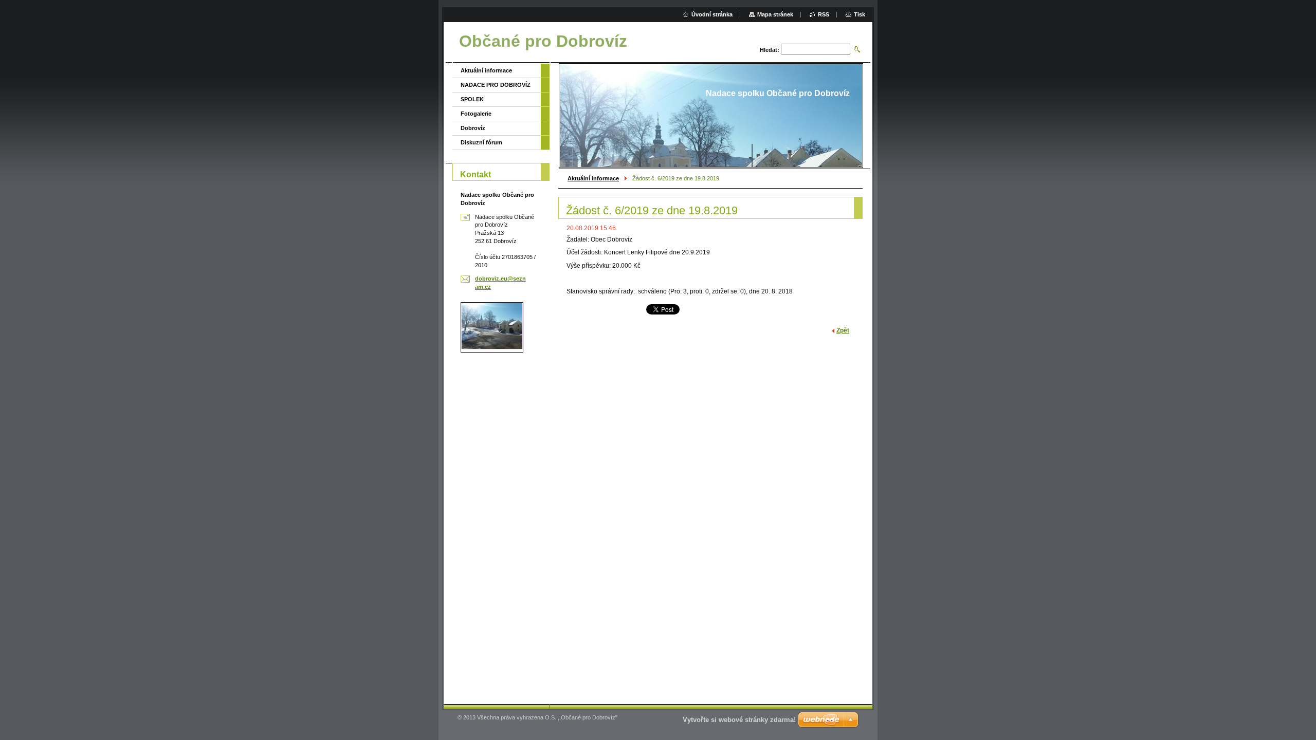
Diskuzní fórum (481, 142)
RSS (823, 14)
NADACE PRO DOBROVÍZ (496, 85)
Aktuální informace (593, 178)
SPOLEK (472, 99)
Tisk (859, 14)
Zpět (842, 330)
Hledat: (769, 50)
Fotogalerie (476, 113)
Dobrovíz (473, 128)
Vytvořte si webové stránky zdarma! (739, 720)
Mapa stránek (775, 14)
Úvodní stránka (712, 14)
